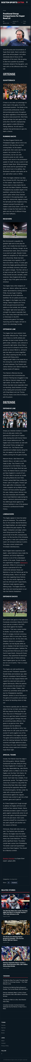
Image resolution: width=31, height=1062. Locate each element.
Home (4, 10)
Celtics (3, 1030)
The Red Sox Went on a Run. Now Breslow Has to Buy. (14, 1000)
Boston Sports (12, 2)
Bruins (3, 1032)
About (2, 1040)
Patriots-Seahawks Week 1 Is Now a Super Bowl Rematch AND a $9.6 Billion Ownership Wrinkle (15, 964)
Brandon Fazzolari (8, 858)
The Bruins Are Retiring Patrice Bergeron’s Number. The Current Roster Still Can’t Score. (13, 938)
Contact (3, 1043)
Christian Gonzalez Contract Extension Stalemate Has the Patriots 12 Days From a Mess (14, 1006)
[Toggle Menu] (27, 2)
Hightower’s (24, 562)
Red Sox (3, 1027)
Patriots (3, 1025)
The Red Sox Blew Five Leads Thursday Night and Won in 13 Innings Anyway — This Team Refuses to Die (15, 912)
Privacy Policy (5, 1045)
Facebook (14, 882)
